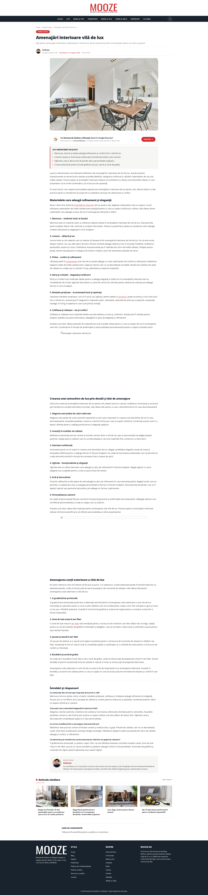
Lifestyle (109, 863)
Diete (108, 866)
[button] (170, 19)
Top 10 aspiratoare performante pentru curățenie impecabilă (155, 811)
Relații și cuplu (111, 881)
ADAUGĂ (148, 139)
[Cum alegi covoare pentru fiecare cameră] (121, 796)
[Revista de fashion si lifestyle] (104, 8)
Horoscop (135, 19)
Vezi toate (166, 780)
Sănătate (109, 877)
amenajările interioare (84, 205)
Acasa (60, 19)
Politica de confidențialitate (81, 866)
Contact (73, 877)
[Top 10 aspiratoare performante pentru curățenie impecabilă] (156, 796)
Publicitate (75, 863)
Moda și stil (78, 19)
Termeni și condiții (77, 873)
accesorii (122, 296)
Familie (108, 873)
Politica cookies (76, 870)
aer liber (75, 623)
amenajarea (71, 261)
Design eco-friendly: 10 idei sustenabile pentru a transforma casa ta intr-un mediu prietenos (51, 812)
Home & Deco (121, 19)
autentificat (77, 832)
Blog (72, 855)
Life (68, 19)
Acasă (38, 27)
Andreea (46, 50)
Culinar (146, 19)
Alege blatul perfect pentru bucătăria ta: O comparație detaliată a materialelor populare (86, 812)
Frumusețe (93, 19)
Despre (73, 859)
